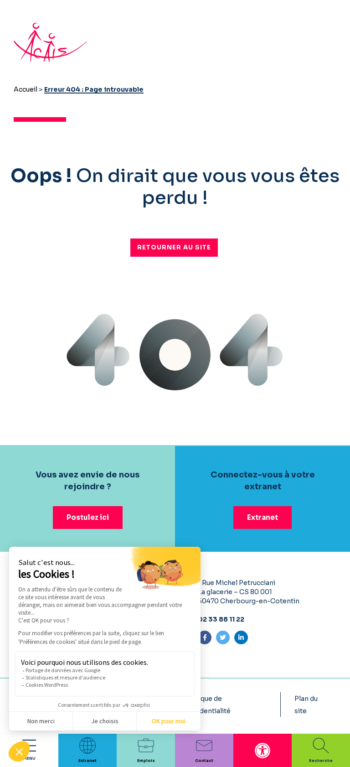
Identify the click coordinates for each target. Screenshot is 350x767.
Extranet (262, 517)
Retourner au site (174, 247)
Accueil (25, 89)
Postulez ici (88, 517)
